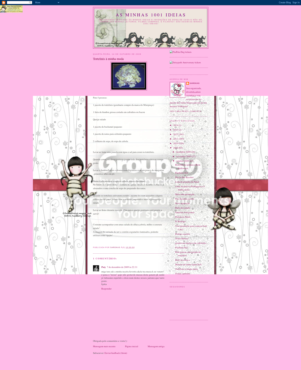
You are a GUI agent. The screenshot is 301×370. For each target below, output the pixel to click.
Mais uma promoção (184, 194)
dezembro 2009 (183, 151)
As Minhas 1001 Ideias (151, 15)
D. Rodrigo (180, 221)
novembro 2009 (184, 156)
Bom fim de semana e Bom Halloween (187, 166)
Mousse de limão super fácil (188, 264)
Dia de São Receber (184, 177)
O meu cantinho (182, 273)
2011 (176, 138)
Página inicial (131, 346)
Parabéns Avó (181, 172)
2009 (176, 147)
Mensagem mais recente (104, 346)
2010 (176, 143)
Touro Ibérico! (182, 238)
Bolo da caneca (182, 259)
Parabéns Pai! (181, 247)
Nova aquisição (182, 203)
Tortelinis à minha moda (186, 268)
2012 (176, 134)
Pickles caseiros (182, 233)
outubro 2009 (183, 160)
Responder (106, 288)
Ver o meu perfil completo (185, 111)
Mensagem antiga (156, 346)
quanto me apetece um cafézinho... (191, 243)
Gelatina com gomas (184, 212)
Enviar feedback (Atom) (116, 352)
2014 (176, 125)
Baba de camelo (182, 207)
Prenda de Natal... (183, 216)
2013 (176, 129)
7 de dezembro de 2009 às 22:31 (122, 267)
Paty (103, 267)
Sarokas (195, 83)
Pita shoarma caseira (184, 198)
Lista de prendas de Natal (187, 181)
